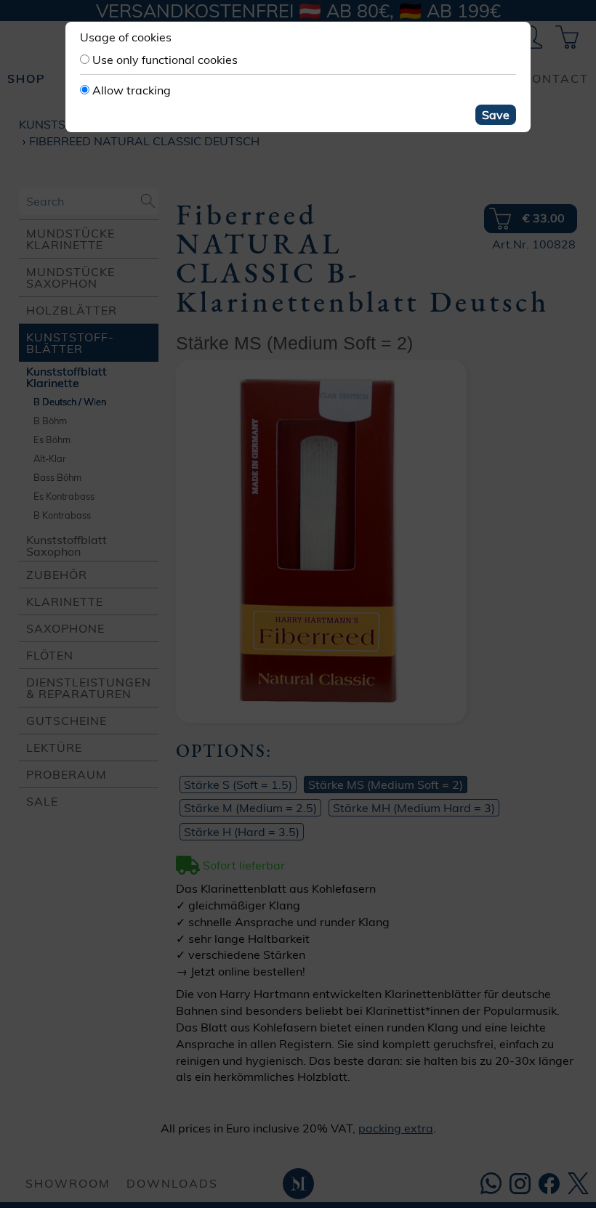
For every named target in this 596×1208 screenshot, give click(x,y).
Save (496, 115)
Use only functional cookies (165, 59)
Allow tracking (131, 90)
